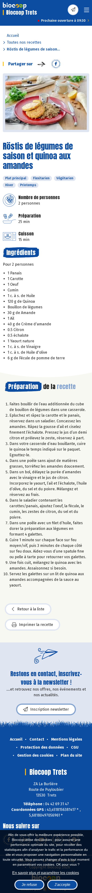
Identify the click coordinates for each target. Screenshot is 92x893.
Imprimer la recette (36, 624)
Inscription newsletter (49, 709)
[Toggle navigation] (86, 11)
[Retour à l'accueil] (14, 5)
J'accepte (62, 885)
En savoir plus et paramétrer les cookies (45, 873)
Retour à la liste (30, 609)
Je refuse (29, 885)
